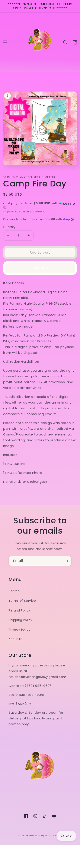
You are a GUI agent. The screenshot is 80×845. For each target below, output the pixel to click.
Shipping (9, 211)
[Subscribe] (66, 561)
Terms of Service (22, 601)
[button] (5, 42)
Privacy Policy (19, 629)
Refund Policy (19, 610)
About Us (16, 639)
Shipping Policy (20, 620)
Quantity (9, 227)
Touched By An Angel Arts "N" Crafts (43, 835)
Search (14, 591)
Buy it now (40, 268)
